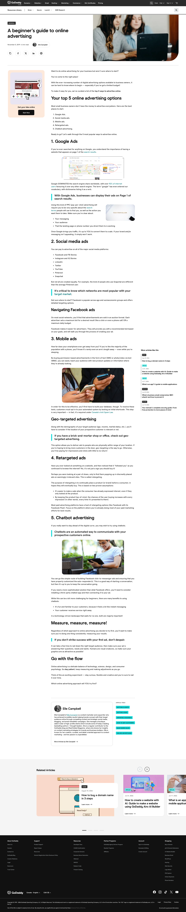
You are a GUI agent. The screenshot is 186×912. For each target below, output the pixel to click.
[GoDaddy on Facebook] (154, 893)
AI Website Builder (170, 851)
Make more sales (123, 728)
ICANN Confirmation (79, 848)
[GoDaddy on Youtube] (177, 893)
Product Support (38, 844)
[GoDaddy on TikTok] (165, 893)
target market (62, 294)
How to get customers (125, 723)
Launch (47, 10)
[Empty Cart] (176, 3)
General (12, 23)
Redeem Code (77, 866)
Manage (145, 389)
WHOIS (76, 862)
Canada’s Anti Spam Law (102, 412)
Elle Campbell (42, 45)
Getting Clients (123, 707)
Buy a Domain (168, 844)
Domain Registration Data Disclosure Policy (46, 855)
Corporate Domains (79, 851)
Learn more (85, 804)
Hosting (167, 862)
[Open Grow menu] (33, 10)
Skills (144, 365)
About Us (9, 844)
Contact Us (10, 851)
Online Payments (169, 876)
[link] (18, 53)
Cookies (176, 902)
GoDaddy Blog (11, 855)
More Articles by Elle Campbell (64, 741)
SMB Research (60, 10)
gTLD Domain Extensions (172, 848)
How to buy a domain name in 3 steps (98, 797)
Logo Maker (168, 869)
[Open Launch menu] (51, 10)
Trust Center (10, 869)
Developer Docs (78, 844)
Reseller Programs (109, 848)
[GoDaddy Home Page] (15, 892)
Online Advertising (124, 733)
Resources (37, 851)
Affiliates (106, 851)
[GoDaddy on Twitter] (171, 893)
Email (47, 3)
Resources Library (15, 10)
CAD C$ (46, 892)
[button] (84, 830)
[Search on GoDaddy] (176, 10)
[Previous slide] (139, 769)
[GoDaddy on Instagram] (160, 893)
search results (90, 152)
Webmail (76, 859)
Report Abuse (38, 848)
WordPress (168, 859)
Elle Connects (72, 715)
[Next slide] (147, 769)
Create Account (143, 851)
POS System (168, 873)
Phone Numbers (169, 880)
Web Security (168, 866)
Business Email (169, 855)
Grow (29, 10)
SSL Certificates (90, 3)
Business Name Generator (81, 855)
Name (144, 354)
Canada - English (32, 892)
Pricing (100, 3)
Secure (39, 10)
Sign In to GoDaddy (144, 844)
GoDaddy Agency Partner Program (113, 844)
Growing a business (124, 717)
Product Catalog (78, 869)
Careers (9, 848)
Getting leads (122, 712)
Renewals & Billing (144, 848)
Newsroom (10, 866)
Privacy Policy (167, 902)
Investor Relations (12, 859)
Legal (8, 862)
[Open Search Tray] (151, 3)
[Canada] (14, 2)
